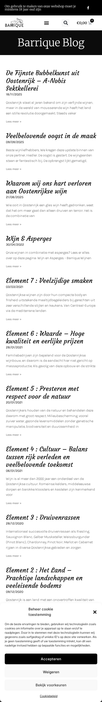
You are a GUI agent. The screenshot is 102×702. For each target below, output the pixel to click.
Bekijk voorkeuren (51, 685)
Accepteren (51, 659)
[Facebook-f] (88, 7)
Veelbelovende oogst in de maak (51, 136)
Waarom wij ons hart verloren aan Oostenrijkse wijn (48, 187)
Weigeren (51, 672)
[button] (95, 612)
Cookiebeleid (48, 696)
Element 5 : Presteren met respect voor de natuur (42, 392)
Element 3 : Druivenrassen (43, 517)
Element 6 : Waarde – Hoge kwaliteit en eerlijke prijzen (45, 337)
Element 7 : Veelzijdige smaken (49, 281)
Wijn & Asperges (28, 239)
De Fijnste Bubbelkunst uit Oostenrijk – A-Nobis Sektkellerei (42, 80)
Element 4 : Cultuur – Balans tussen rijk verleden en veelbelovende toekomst (47, 456)
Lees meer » (13, 121)
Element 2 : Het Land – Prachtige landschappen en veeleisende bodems (44, 578)
